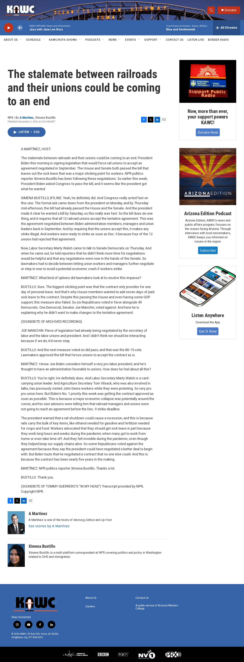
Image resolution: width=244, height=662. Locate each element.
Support (151, 39)
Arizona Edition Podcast (207, 213)
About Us (11, 39)
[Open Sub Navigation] (20, 39)
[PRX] (173, 654)
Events (130, 39)
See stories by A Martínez (49, 526)
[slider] (26, 28)
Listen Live (195, 39)
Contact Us (175, 39)
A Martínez (27, 117)
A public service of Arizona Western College (157, 607)
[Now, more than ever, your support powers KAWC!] (207, 81)
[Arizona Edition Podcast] (207, 176)
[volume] (20, 28)
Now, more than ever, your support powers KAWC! (208, 117)
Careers (90, 606)
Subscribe (208, 250)
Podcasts (92, 39)
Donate (230, 10)
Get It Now (208, 331)
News (113, 39)
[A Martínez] (16, 522)
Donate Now (208, 132)
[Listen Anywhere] (207, 286)
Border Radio (218, 39)
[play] (9, 28)
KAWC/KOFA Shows (63, 39)
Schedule (33, 39)
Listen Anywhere (208, 315)
